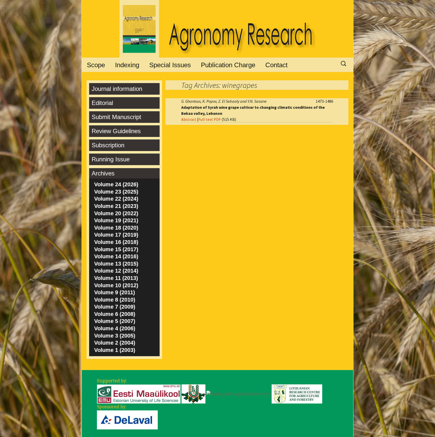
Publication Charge (228, 65)
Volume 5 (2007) (114, 321)
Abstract (188, 119)
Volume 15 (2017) (116, 249)
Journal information (117, 88)
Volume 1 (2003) (114, 350)
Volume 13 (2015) (116, 264)
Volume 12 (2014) (116, 271)
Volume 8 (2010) (114, 300)
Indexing (127, 65)
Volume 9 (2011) (114, 292)
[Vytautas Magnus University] (238, 393)
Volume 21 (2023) (116, 206)
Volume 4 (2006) (114, 328)
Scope (96, 65)
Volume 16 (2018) (116, 242)
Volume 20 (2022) (116, 213)
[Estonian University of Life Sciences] (138, 393)
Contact (276, 65)
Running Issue (111, 159)
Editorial (102, 102)
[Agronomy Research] (217, 29)
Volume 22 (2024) (116, 199)
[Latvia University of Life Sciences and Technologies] (193, 393)
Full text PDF (209, 119)
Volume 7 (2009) (114, 307)
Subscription (108, 145)
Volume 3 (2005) (114, 336)
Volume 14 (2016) (116, 256)
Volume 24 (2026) (116, 184)
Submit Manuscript (116, 117)
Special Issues (170, 65)
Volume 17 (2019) (116, 235)
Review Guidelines (116, 131)
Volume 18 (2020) (116, 228)
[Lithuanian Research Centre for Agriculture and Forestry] (297, 393)
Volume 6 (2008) (114, 314)
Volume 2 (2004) (114, 343)
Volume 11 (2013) (116, 278)
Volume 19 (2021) (116, 220)
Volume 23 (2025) (116, 192)
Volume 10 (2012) (116, 285)
